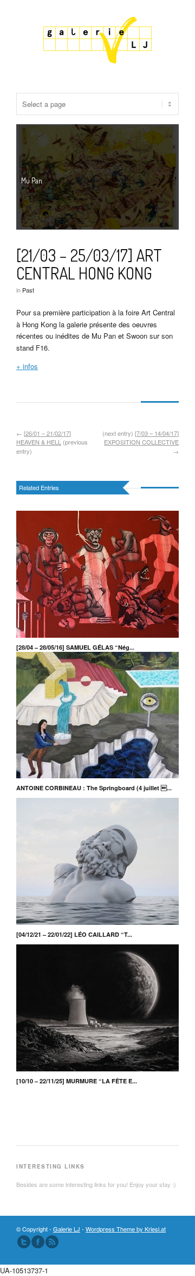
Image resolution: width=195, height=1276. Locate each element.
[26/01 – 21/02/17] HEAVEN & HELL (43, 438)
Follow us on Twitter (23, 1241)
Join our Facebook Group (37, 1241)
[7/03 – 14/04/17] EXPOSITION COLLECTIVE (141, 438)
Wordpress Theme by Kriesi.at (126, 1228)
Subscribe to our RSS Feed (52, 1241)
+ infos (27, 366)
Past (28, 289)
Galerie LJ (66, 1228)
